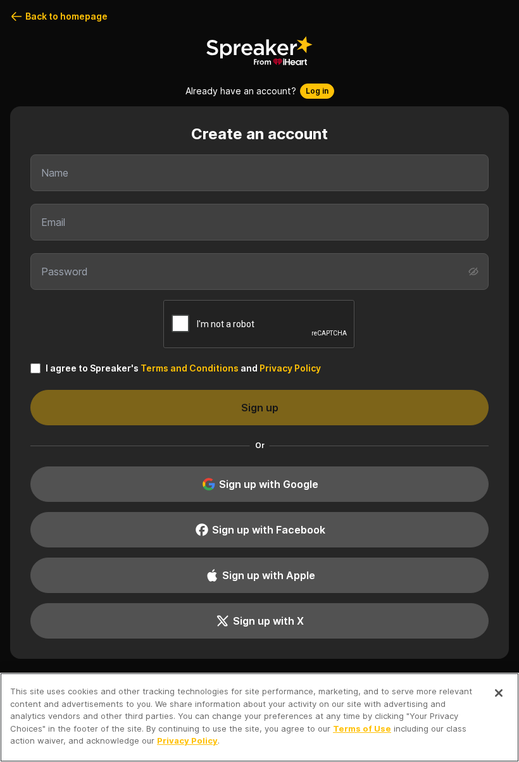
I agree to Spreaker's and (183, 368)
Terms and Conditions (190, 368)
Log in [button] (317, 91)
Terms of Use (362, 728)
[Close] (499, 693)
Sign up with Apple (268, 575)
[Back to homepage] (259, 50)
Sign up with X (268, 621)
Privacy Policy (290, 368)
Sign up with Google (268, 484)
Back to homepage (66, 16)
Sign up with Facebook (268, 529)
